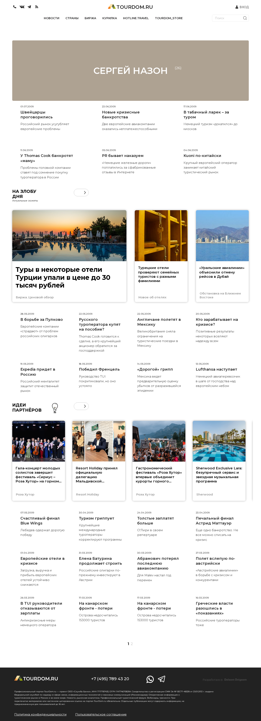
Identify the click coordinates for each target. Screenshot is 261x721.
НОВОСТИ (51, 18)
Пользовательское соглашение (101, 714)
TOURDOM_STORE (169, 18)
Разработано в (225, 679)
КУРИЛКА (109, 18)
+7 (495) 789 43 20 (110, 678)
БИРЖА (90, 18)
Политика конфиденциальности (40, 714)
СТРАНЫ (72, 18)
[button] (77, 192)
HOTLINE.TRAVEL (136, 18)
